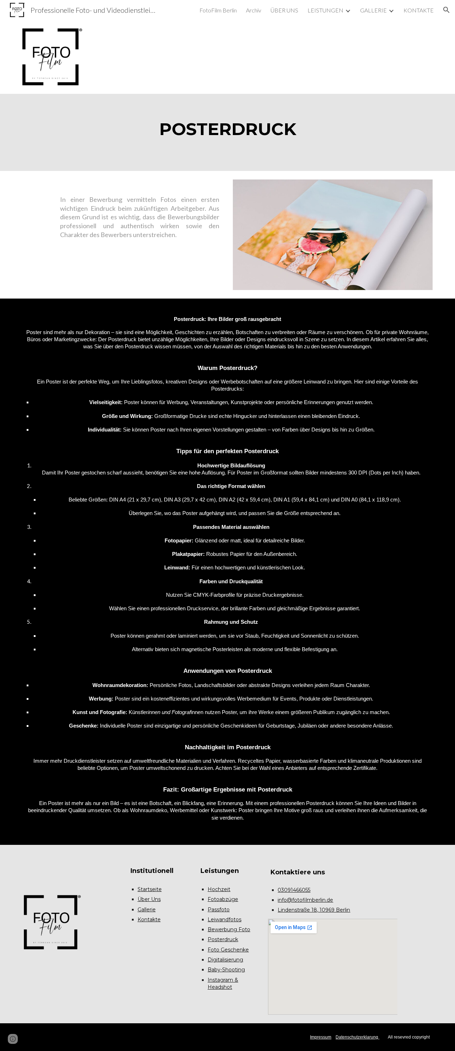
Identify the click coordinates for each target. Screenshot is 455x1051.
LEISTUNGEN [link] (325, 10)
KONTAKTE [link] (418, 10)
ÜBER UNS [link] (284, 10)
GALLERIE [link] (373, 10)
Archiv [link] (253, 10)
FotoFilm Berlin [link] (218, 10)
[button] (446, 9)
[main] (227, 132)
